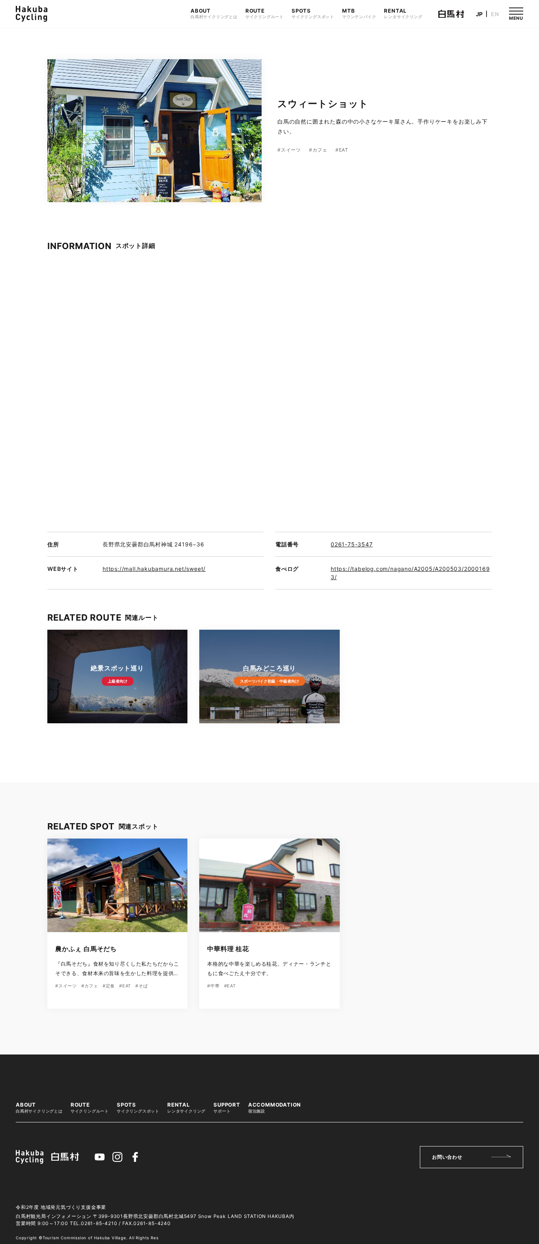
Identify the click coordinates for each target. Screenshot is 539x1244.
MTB (359, 13)
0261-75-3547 (352, 544)
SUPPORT (226, 1107)
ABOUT (214, 13)
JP (479, 14)
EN (495, 14)
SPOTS (313, 13)
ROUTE (264, 13)
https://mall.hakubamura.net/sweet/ (154, 568)
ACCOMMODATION (274, 1107)
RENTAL (403, 13)
